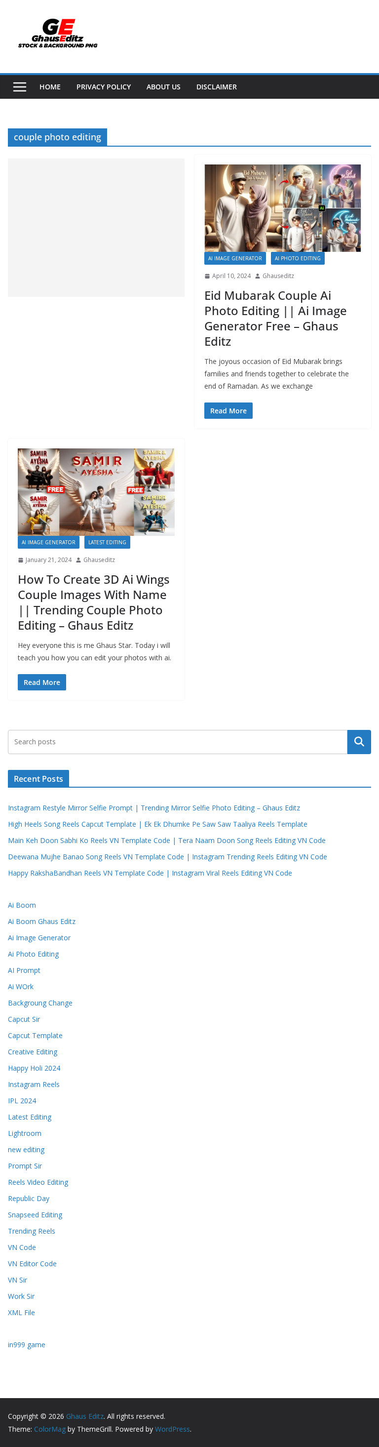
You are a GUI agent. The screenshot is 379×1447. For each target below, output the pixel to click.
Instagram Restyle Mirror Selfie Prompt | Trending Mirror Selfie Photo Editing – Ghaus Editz (154, 807)
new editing (26, 1149)
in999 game (26, 1344)
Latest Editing (107, 542)
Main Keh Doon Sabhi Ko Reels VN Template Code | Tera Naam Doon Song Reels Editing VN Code (167, 840)
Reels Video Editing (38, 1182)
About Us (164, 86)
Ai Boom (22, 905)
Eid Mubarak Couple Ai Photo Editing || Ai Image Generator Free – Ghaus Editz (275, 318)
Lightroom (24, 1133)
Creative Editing (32, 1051)
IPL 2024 (22, 1100)
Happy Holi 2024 (34, 1068)
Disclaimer (216, 86)
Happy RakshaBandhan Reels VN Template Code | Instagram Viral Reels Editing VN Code (150, 873)
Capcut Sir (24, 1019)
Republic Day (28, 1198)
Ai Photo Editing (298, 258)
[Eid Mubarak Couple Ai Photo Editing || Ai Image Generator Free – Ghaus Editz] (282, 208)
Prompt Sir (25, 1165)
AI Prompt (24, 970)
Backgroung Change (40, 1002)
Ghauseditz (278, 276)
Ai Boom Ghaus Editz (42, 921)
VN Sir (17, 1280)
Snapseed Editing (35, 1214)
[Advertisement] (96, 228)
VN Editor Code (32, 1263)
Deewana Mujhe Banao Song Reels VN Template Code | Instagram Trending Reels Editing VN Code (167, 856)
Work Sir (21, 1296)
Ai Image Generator (235, 258)
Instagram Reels (34, 1084)
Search (359, 741)
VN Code (22, 1247)
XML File (21, 1312)
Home (50, 86)
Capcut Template (35, 1035)
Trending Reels (31, 1231)
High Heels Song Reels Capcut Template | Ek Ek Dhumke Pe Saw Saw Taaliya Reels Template (157, 824)
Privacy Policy (103, 86)
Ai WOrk (21, 986)
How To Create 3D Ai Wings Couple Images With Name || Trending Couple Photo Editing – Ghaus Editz (94, 602)
